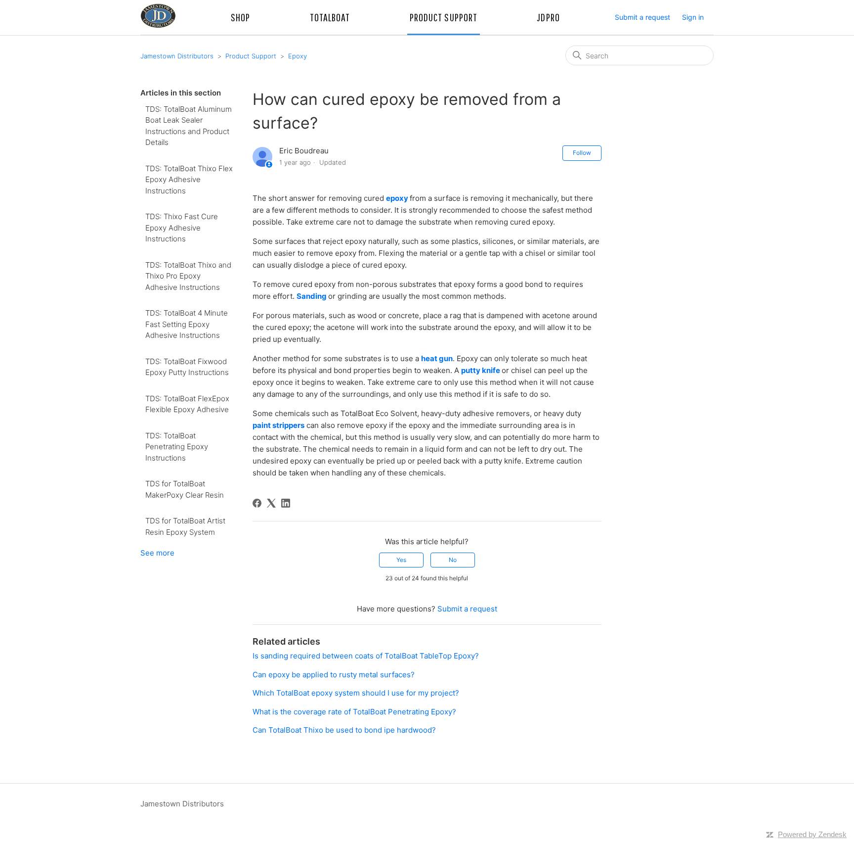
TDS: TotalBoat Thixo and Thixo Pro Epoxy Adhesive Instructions (188, 276)
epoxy (397, 198)
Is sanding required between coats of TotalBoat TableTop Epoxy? (366, 655)
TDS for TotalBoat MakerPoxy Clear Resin (184, 489)
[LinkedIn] (285, 503)
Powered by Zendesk (812, 834)
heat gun (437, 358)
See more (157, 553)
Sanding (312, 296)
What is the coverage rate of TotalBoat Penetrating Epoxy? (354, 711)
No (453, 559)
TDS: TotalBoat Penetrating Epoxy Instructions (176, 447)
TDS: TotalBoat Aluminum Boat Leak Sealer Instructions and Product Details (188, 125)
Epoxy (297, 56)
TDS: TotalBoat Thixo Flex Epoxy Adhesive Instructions (189, 179)
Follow (582, 152)
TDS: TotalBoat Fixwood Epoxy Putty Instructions (187, 367)
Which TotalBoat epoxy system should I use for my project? (356, 693)
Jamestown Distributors (177, 56)
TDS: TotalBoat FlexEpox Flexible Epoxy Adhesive (187, 404)
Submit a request (642, 17)
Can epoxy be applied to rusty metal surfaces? (334, 674)
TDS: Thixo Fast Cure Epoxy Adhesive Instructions (181, 227)
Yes (401, 559)
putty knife (480, 370)
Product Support (250, 56)
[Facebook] (257, 503)
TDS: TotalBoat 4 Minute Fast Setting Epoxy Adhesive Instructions (186, 324)
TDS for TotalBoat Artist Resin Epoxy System (185, 526)
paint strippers (278, 425)
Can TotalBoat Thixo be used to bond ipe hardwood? (344, 730)
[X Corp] (271, 503)
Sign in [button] (693, 17)
